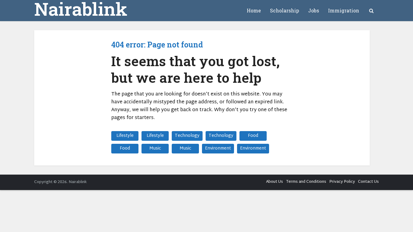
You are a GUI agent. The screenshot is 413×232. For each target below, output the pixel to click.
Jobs (313, 10)
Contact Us (368, 181)
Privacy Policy (342, 181)
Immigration (343, 10)
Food (253, 136)
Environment (218, 148)
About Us (274, 181)
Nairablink (80, 9)
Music (155, 148)
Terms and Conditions (306, 181)
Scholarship (284, 10)
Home (254, 10)
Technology (187, 136)
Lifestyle (125, 136)
